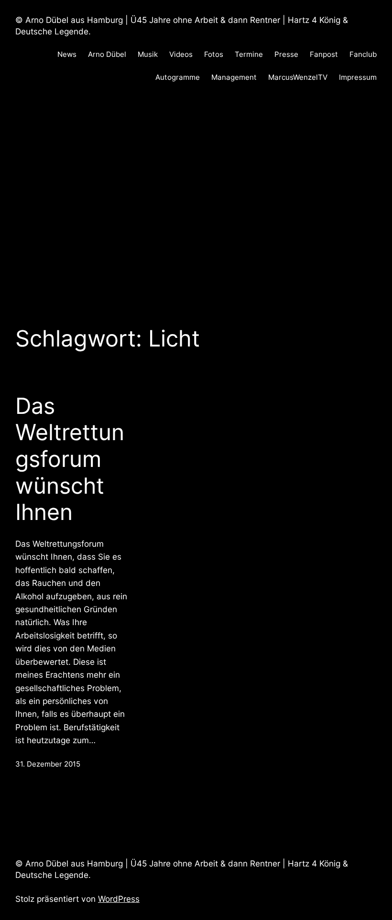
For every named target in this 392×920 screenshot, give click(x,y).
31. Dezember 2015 (47, 763)
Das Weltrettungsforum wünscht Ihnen (69, 459)
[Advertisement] (196, 196)
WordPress (119, 899)
